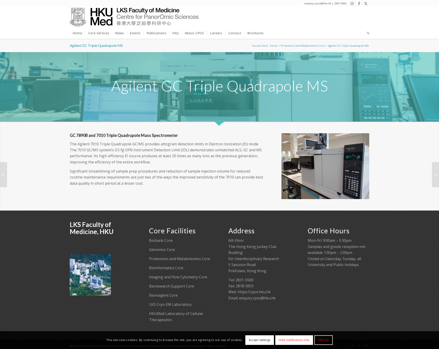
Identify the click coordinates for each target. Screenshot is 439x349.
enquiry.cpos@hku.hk (257, 298)
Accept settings (259, 340)
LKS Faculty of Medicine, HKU (91, 228)
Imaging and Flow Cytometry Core (178, 277)
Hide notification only (294, 340)
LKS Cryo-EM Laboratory (170, 304)
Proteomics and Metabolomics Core (179, 258)
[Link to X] (365, 3)
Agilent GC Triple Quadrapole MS (96, 45)
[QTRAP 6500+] (435, 174)
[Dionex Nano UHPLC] (3, 174)
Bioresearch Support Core (171, 286)
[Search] (366, 33)
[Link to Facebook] (359, 3)
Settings (323, 340)
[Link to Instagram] (352, 3)
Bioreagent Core (163, 295)
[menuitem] (77, 33)
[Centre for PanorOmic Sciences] (134, 17)
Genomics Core (162, 249)
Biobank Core (161, 240)
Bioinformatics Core (166, 267)
